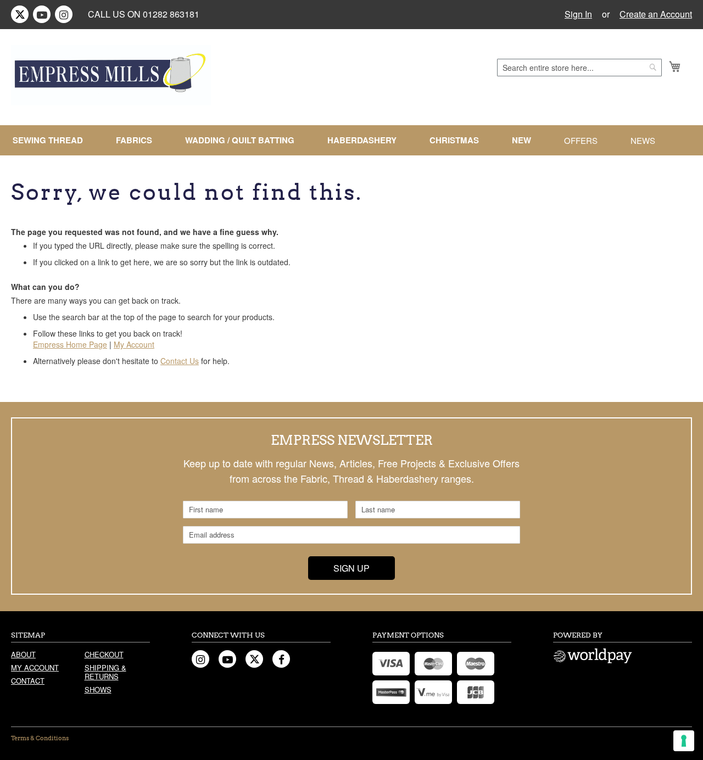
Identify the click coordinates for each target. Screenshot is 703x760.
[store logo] (111, 75)
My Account (134, 344)
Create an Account (656, 14)
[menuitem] (52, 140)
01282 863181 (171, 14)
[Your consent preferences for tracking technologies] (683, 740)
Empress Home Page (70, 344)
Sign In (578, 14)
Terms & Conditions (40, 738)
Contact (27, 680)
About (23, 654)
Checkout (104, 654)
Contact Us (179, 360)
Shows (98, 689)
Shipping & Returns (105, 671)
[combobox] (579, 67)
